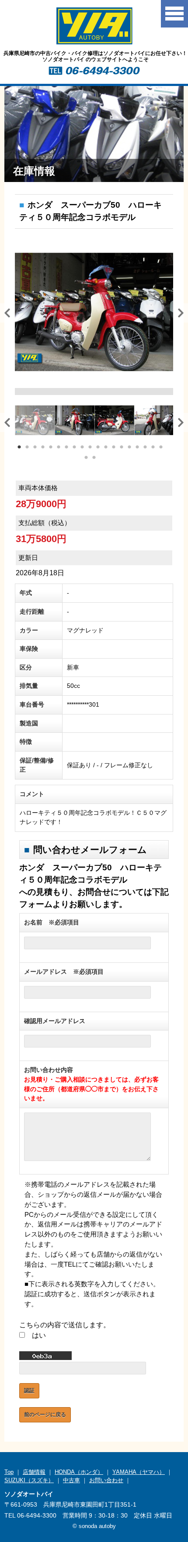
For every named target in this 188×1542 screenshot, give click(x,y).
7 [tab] (67, 448)
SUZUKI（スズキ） (29, 1480)
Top (9, 1472)
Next (177, 312)
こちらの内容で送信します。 (64, 1325)
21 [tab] (94, 458)
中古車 (71, 1480)
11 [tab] (98, 448)
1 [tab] (19, 448)
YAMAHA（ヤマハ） (138, 1472)
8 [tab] (75, 448)
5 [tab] (51, 448)
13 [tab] (114, 448)
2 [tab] (27, 448)
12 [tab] (106, 448)
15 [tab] (130, 448)
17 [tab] (145, 448)
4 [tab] (43, 448)
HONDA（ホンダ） (79, 1472)
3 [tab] (35, 448)
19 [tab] (161, 448)
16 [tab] (138, 448)
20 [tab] (86, 458)
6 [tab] (59, 448)
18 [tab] (153, 448)
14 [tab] (122, 448)
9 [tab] (82, 448)
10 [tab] (90, 448)
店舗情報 (34, 1472)
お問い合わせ (106, 1480)
